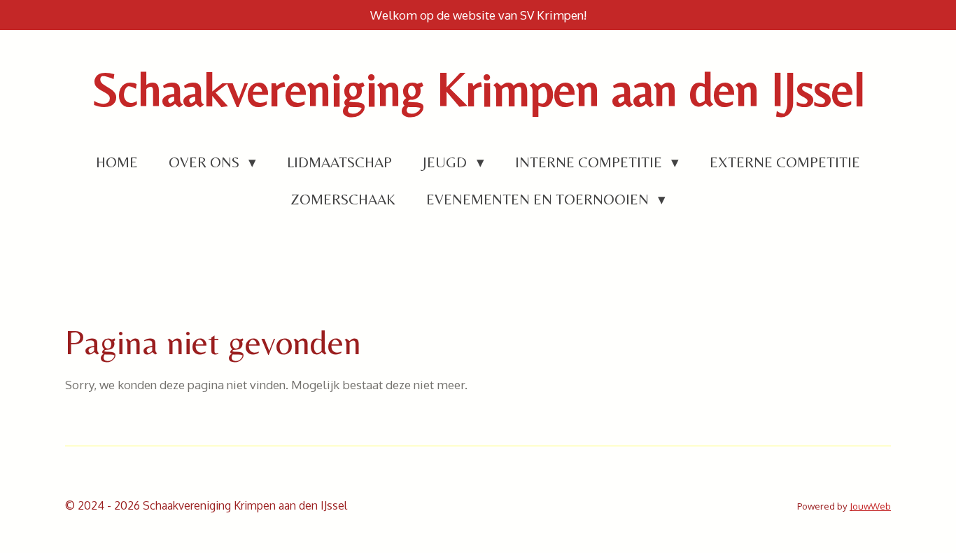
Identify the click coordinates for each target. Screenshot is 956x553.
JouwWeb (870, 506)
